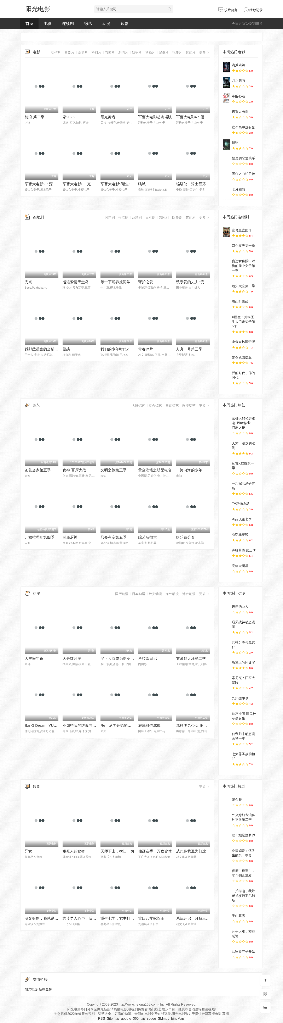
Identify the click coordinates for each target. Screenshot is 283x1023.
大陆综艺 (138, 405)
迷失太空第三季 (243, 286)
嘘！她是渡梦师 (243, 835)
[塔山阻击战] (226, 303)
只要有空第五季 (113, 537)
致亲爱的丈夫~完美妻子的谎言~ (202, 282)
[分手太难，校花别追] (226, 933)
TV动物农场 (240, 503)
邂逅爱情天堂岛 (76, 282)
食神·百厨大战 (74, 470)
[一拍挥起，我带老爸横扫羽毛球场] (226, 893)
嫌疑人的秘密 (74, 851)
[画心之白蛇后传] (226, 176)
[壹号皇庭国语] (226, 232)
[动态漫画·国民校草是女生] (226, 716)
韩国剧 (164, 217)
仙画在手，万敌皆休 (155, 851)
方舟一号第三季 (189, 349)
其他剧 (191, 217)
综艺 (36, 405)
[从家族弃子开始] (226, 953)
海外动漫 (172, 594)
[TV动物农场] (226, 505)
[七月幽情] (226, 191)
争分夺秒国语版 (243, 342)
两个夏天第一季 (243, 246)
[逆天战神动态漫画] (226, 624)
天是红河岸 (72, 658)
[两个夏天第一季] (226, 248)
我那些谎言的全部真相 (43, 349)
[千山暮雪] (226, 918)
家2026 (69, 117)
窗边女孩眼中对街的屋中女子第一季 (243, 265)
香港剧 (123, 217)
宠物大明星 (240, 566)
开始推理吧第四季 (39, 537)
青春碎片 (145, 349)
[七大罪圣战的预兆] (226, 756)
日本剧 (150, 217)
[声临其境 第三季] (226, 552)
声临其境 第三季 (244, 550)
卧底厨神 (70, 537)
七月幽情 (238, 189)
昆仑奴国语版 (242, 357)
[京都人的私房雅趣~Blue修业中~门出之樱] (226, 420)
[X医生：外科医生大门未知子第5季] (226, 319)
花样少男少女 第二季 (193, 725)
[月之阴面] (226, 82)
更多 (203, 217)
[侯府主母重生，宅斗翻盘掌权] (226, 873)
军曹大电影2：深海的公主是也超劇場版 (57, 184)
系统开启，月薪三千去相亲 (198, 918)
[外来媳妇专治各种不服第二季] (226, 817)
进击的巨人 (240, 606)
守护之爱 (145, 282)
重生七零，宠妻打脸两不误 (122, 918)
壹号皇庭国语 (242, 230)
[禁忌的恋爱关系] (226, 160)
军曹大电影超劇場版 (155, 117)
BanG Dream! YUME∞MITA (48, 725)
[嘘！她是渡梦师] (226, 837)
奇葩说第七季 (242, 519)
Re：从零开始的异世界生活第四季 (128, 725)
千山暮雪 (238, 916)
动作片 (56, 52)
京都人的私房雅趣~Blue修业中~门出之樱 (244, 423)
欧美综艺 (189, 405)
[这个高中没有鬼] (226, 129)
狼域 (142, 184)
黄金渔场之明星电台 (155, 470)
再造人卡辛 (240, 111)
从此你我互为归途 (191, 851)
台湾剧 (137, 217)
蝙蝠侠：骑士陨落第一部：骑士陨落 (206, 184)
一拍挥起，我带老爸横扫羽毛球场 (243, 895)
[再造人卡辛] (226, 114)
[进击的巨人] (226, 608)
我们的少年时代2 (114, 349)
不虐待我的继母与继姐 (81, 725)
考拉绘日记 (147, 658)
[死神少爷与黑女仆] (226, 644)
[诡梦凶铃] (226, 67)
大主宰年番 (34, 658)
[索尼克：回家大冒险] (226, 680)
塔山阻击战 (240, 301)
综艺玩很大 (147, 537)
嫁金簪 (237, 799)
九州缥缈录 (240, 698)
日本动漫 (138, 594)
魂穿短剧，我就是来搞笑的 (47, 918)
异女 (28, 851)
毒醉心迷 (238, 96)
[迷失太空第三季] (226, 288)
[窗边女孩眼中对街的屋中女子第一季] (226, 263)
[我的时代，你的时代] (226, 375)
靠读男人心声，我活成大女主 (87, 918)
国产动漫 (121, 594)
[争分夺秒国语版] (226, 344)
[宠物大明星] (226, 568)
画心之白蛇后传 (243, 174)
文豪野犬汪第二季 (191, 658)
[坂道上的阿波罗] (226, 664)
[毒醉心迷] (226, 98)
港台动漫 (189, 594)
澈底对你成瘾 (149, 725)
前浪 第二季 (34, 117)
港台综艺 (155, 405)
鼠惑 (66, 349)
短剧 (36, 786)
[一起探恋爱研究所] (226, 485)
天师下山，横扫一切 (117, 851)
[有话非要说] (226, 537)
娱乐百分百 (185, 537)
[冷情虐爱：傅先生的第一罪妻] (226, 852)
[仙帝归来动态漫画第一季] (226, 736)
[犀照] (226, 144)
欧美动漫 (155, 594)
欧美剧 (177, 217)
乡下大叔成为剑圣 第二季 (121, 658)
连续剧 (38, 217)
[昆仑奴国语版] (226, 359)
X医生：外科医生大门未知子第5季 (243, 321)
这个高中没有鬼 (243, 127)
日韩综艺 (172, 405)
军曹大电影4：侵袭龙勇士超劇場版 (205, 117)
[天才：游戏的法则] (226, 445)
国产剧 (110, 217)
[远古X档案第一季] (226, 465)
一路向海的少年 (189, 470)
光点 (28, 282)
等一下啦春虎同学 (115, 282)
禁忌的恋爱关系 (243, 158)
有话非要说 (240, 534)
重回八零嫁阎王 (151, 918)
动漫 (36, 593)
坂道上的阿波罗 (243, 662)
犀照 (235, 142)
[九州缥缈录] (226, 700)
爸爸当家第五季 (38, 470)
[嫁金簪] (226, 801)
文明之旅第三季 (113, 470)
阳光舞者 (107, 117)
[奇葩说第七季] (226, 521)
